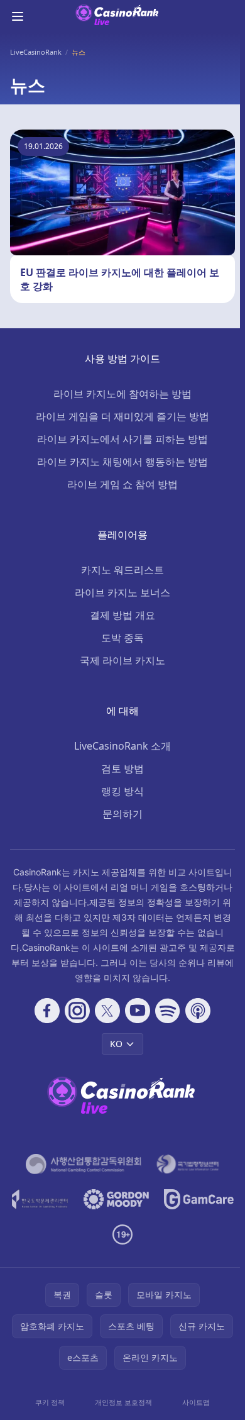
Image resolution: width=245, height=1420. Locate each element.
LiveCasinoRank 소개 (122, 746)
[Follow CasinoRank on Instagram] (77, 1010)
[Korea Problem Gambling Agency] (39, 1199)
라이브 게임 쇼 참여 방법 (122, 484)
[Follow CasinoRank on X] (107, 1010)
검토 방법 (122, 768)
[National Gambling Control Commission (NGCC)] (84, 1164)
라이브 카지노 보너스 (122, 592)
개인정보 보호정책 (123, 1402)
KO (116, 1044)
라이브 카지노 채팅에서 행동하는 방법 (122, 462)
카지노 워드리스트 (122, 570)
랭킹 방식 (122, 791)
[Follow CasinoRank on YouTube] (137, 1010)
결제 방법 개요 (122, 615)
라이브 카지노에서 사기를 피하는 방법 (122, 439)
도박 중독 (122, 638)
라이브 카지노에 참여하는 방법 (122, 394)
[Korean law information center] (187, 1164)
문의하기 (122, 814)
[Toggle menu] (17, 16)
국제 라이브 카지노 (122, 660)
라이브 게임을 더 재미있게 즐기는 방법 (122, 416)
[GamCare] (199, 1199)
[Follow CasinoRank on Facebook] (47, 1010)
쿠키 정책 (50, 1402)
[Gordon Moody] (116, 1199)
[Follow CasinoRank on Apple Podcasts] (197, 1010)
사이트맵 (196, 1402)
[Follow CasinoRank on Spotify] (167, 1010)
